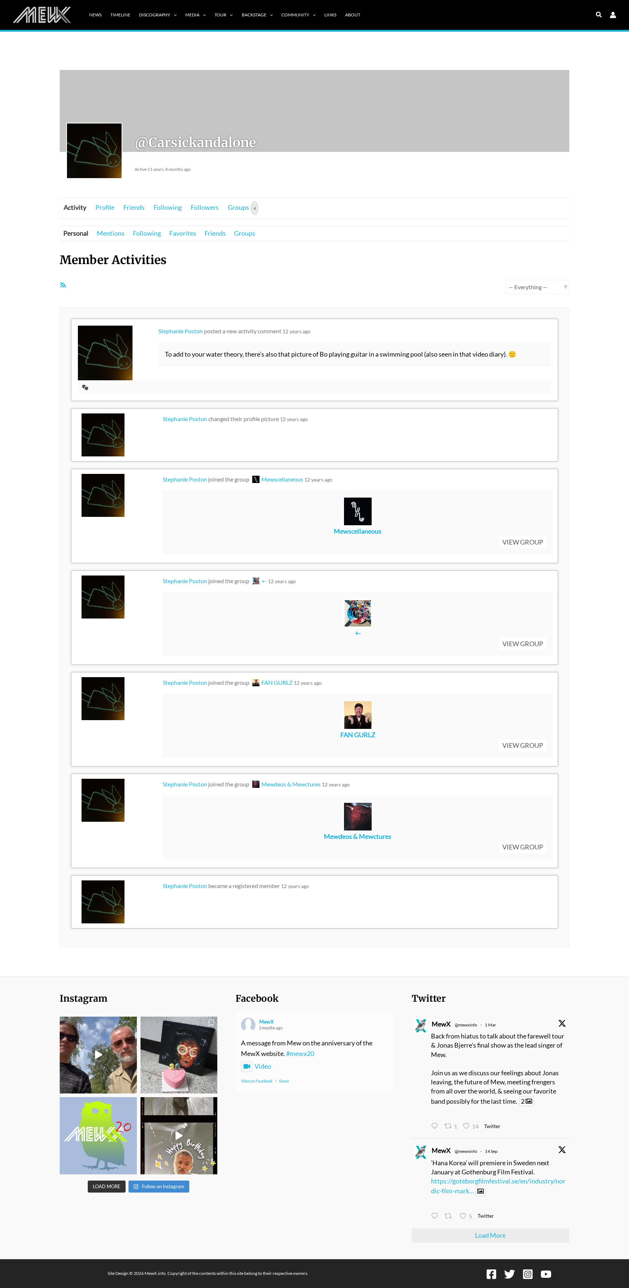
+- (264, 580)
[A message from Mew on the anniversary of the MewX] (98, 1055)
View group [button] (522, 542)
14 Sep (491, 1151)
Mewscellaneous (282, 479)
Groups (242, 207)
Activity (75, 207)
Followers (205, 207)
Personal (75, 233)
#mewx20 (300, 1053)
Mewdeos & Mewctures (291, 784)
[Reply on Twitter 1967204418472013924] (436, 1216)
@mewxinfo (466, 1025)
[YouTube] (546, 1274)
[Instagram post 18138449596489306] (98, 1135)
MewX (266, 1021)
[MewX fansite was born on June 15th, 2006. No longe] (179, 1055)
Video (262, 1066)
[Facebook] (491, 1274)
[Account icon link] (613, 15)
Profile (104, 207)
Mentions (110, 233)
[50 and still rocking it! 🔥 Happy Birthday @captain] (179, 1135)
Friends (134, 207)
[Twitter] (509, 1274)
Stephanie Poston (180, 330)
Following (168, 207)
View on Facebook (257, 1081)
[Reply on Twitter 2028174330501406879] (436, 1126)
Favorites (182, 233)
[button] (173, 15)
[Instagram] (527, 1274)
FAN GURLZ (277, 682)
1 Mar (490, 1025)
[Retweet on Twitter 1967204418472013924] (450, 1216)
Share (284, 1081)
